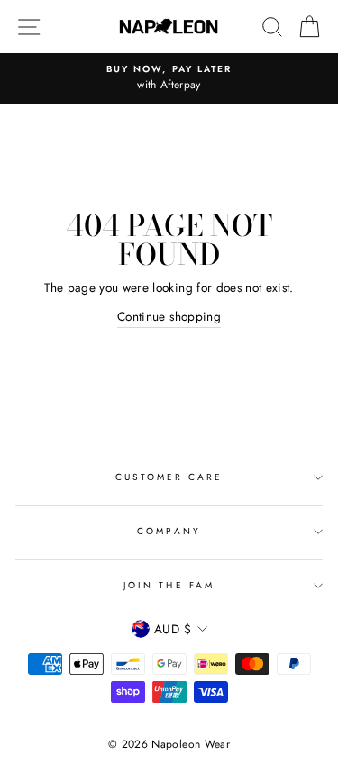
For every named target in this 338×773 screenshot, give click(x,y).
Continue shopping (169, 316)
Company (168, 531)
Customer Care (169, 477)
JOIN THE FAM (169, 585)
